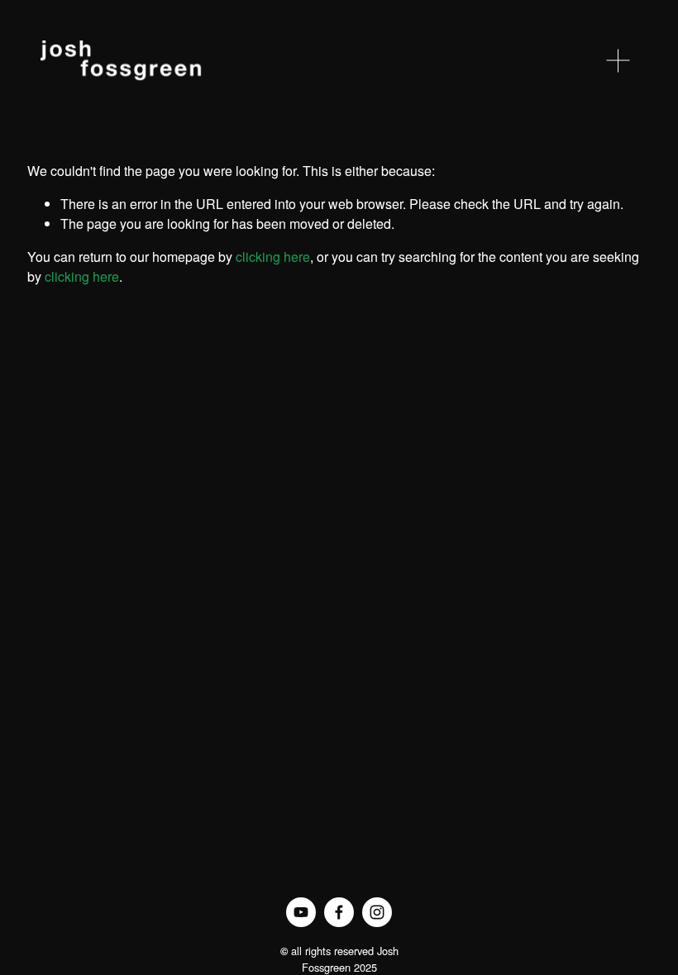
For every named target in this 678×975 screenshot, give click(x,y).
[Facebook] (339, 912)
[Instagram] (377, 912)
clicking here (273, 256)
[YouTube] (301, 912)
